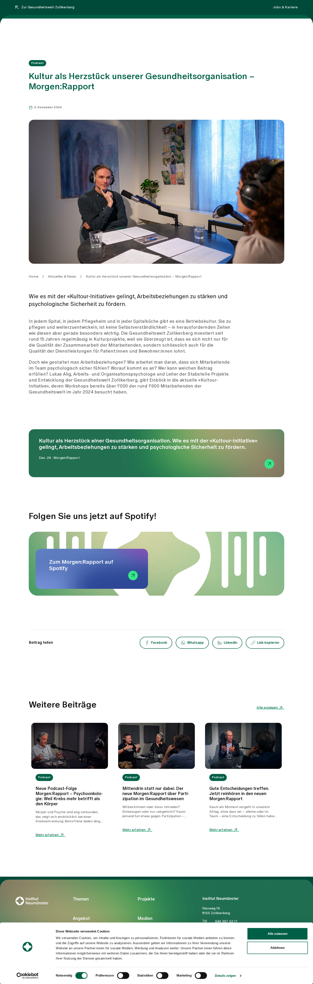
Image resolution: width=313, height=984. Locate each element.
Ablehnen (277, 947)
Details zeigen (225, 975)
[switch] (123, 975)
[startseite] (39, 29)
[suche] (293, 28)
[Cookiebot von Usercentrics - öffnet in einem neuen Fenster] (27, 975)
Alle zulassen (277, 933)
